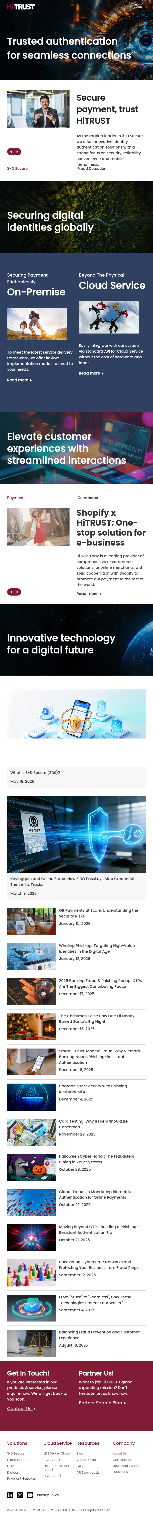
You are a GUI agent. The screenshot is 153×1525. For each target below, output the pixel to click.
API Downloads (87, 1472)
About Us (120, 1453)
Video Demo (86, 1459)
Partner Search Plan (101, 1403)
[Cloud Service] (109, 317)
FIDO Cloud (52, 1475)
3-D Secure (16, 1453)
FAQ (79, 1466)
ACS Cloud (51, 1459)
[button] (17, 151)
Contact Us (20, 1409)
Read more (18, 380)
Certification (122, 1459)
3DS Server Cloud (56, 1453)
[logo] (21, 6)
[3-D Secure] (38, 109)
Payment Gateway (22, 1478)
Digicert (13, 1472)
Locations (120, 1471)
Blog (79, 1453)
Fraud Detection (19, 1459)
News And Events (126, 1465)
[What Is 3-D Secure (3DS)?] (76, 728)
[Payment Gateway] (38, 527)
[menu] (140, 6)
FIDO (10, 1466)
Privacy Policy (48, 1495)
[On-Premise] (37, 324)
